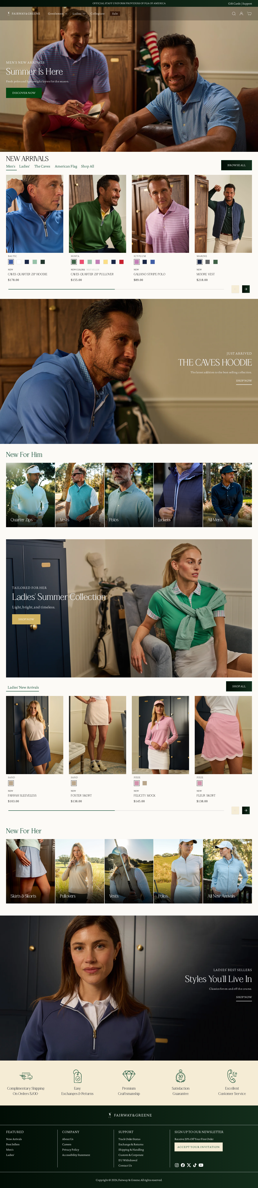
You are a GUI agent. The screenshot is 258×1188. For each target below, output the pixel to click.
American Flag (66, 166)
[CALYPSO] (82, 262)
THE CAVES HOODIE (215, 362)
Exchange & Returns (130, 1144)
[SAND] (11, 783)
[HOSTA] (74, 262)
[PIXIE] (136, 783)
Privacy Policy (70, 1150)
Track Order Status (129, 1139)
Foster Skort (81, 795)
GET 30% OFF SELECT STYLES (129, 3)
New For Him (24, 454)
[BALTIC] (11, 262)
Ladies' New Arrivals (23, 687)
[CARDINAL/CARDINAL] (121, 262)
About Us (67, 1139)
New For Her (24, 831)
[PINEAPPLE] (105, 262)
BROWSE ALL (236, 165)
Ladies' (24, 166)
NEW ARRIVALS (27, 159)
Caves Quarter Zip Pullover (92, 274)
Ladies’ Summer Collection (59, 597)
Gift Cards (234, 3)
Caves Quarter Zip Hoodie (27, 274)
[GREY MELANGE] (207, 262)
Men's (10, 166)
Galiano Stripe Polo (149, 274)
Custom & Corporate (130, 1155)
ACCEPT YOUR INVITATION (198, 1147)
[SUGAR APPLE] (34, 262)
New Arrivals (14, 1139)
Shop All (87, 166)
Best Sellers (12, 1144)
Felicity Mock (145, 795)
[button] (249, 13)
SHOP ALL (239, 686)
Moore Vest (206, 274)
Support (247, 3)
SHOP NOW (244, 381)
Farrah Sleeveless (22, 795)
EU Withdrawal (127, 1160)
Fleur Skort (206, 795)
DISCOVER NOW (24, 93)
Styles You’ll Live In (218, 979)
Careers (66, 1144)
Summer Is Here (34, 71)
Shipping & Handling (131, 1150)
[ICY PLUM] (97, 262)
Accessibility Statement (76, 1155)
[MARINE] (27, 262)
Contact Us (125, 1165)
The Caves (42, 166)
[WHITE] (19, 262)
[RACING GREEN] (42, 262)
